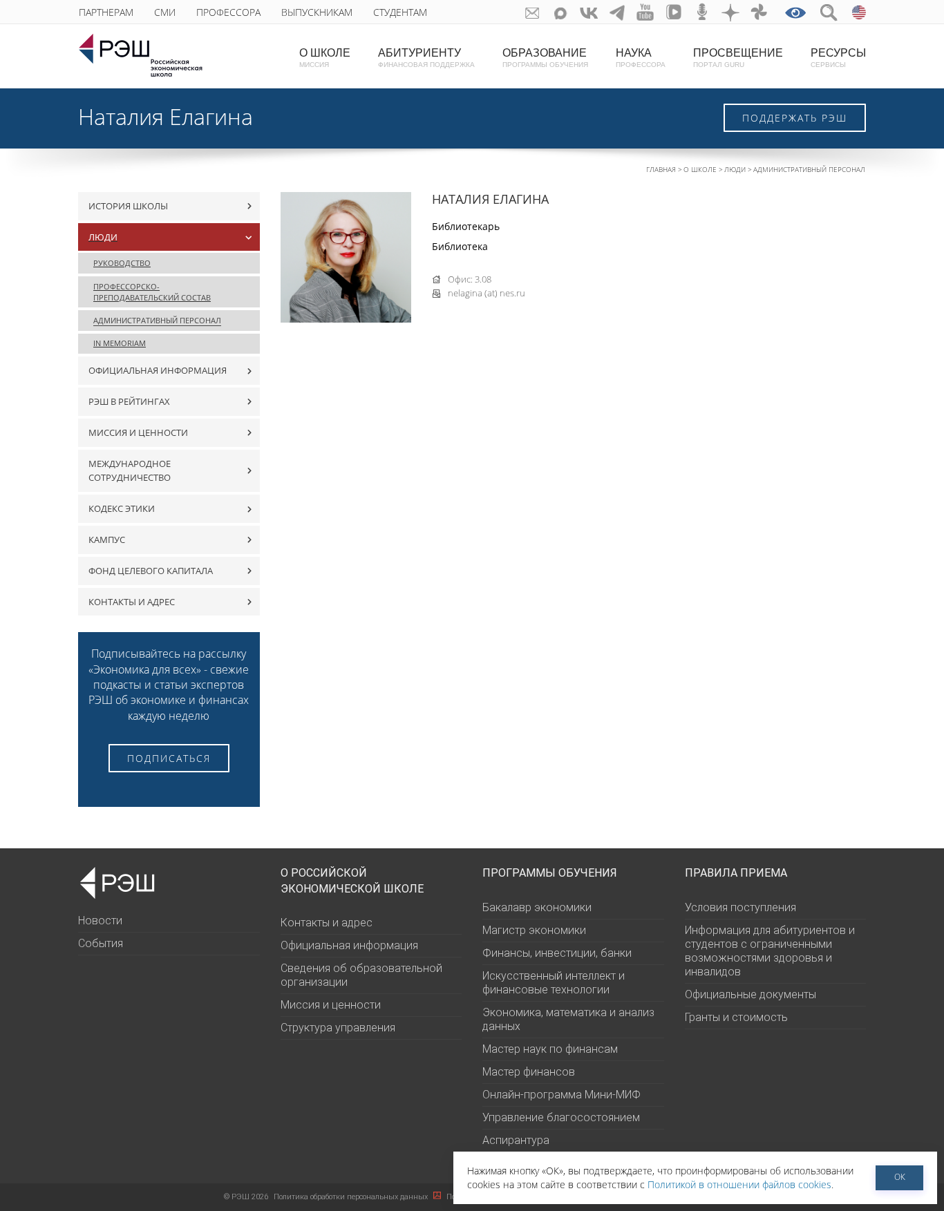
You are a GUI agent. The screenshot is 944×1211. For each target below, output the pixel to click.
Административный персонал (809, 169)
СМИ (165, 12)
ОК (899, 1177)
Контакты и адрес (131, 601)
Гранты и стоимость (736, 1017)
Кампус (106, 539)
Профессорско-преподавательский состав (152, 292)
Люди (735, 169)
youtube (646, 12)
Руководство (122, 263)
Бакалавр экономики (537, 907)
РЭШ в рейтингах (129, 401)
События (100, 943)
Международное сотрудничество (129, 470)
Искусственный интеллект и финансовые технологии (553, 982)
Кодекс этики (121, 508)
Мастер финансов (528, 1071)
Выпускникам (316, 12)
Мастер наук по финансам (550, 1049)
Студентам (400, 12)
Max (561, 12)
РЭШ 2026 (246, 1196)
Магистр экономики (534, 930)
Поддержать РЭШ (794, 117)
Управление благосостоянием (561, 1117)
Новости (100, 920)
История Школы (128, 206)
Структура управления (338, 1027)
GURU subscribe (532, 12)
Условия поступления (740, 907)
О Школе (700, 169)
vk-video (674, 12)
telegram (617, 12)
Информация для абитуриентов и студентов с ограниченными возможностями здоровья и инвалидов (770, 951)
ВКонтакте (589, 12)
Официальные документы (750, 994)
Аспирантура (515, 1140)
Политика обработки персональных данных (352, 1196)
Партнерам (106, 12)
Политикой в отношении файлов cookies (739, 1184)
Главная (661, 169)
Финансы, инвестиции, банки (557, 953)
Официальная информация (157, 370)
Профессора (228, 12)
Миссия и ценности (138, 432)
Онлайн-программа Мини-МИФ (561, 1094)
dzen (731, 12)
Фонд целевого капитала (150, 570)
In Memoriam (119, 343)
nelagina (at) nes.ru (486, 293)
